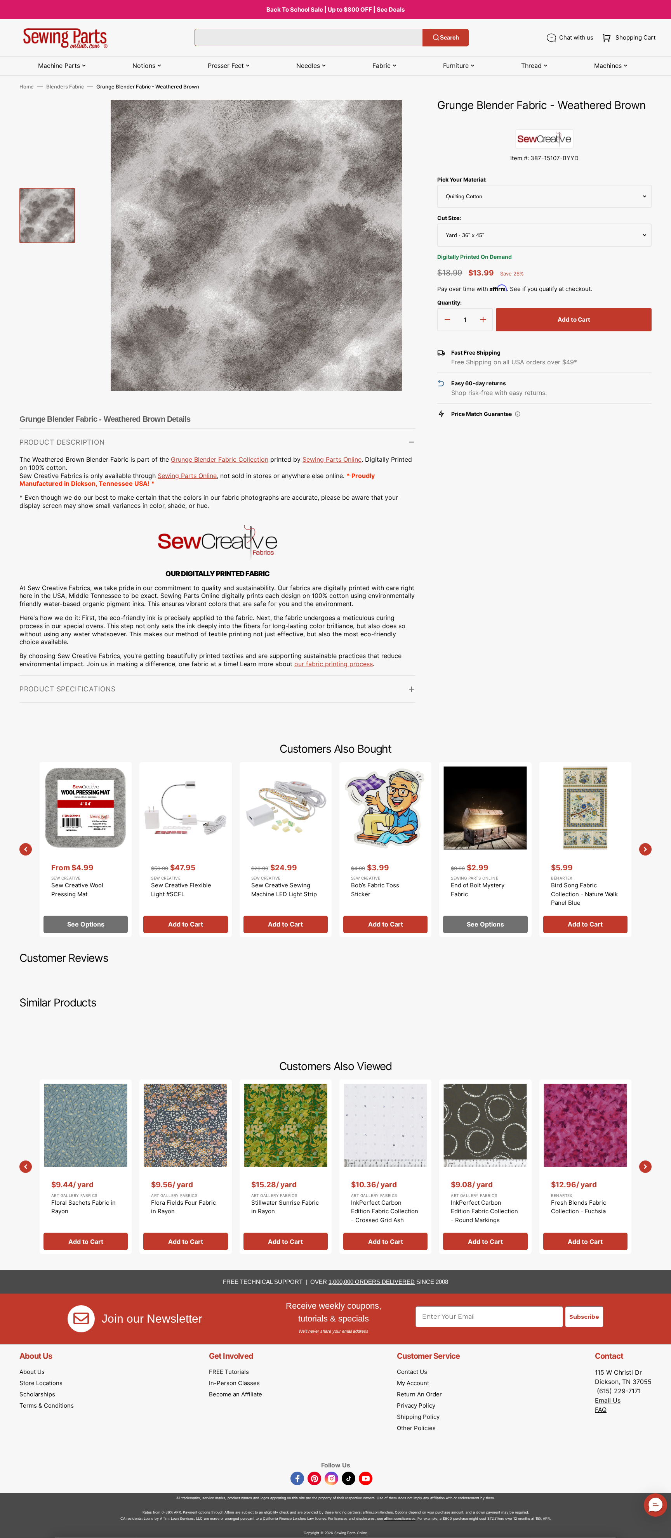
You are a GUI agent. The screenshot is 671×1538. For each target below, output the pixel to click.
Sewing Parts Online (332, 459)
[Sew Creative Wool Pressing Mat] (86, 849)
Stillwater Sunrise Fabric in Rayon (285, 1207)
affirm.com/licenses (399, 1518)
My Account (413, 1383)
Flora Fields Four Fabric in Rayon (183, 1207)
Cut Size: (449, 218)
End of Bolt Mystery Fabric (477, 890)
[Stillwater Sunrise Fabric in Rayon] (286, 1166)
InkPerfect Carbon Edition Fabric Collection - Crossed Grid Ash (384, 1211)
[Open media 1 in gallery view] (398, 117)
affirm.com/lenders (378, 1512)
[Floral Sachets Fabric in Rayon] (86, 1166)
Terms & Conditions (46, 1405)
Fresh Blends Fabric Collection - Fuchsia (578, 1207)
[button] (627, 37)
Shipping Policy (418, 1416)
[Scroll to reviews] (544, 121)
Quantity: (449, 302)
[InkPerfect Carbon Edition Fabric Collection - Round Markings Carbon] (485, 1166)
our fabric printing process (333, 664)
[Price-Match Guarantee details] (518, 414)
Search (449, 37)
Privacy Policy (416, 1405)
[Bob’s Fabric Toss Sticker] (385, 849)
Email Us (608, 1400)
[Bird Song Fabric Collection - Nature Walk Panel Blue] (585, 849)
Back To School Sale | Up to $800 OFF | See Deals (335, 9)
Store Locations (41, 1383)
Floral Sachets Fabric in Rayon (83, 1207)
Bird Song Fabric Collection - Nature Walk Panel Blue (584, 894)
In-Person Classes (234, 1383)
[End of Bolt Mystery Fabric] (485, 849)
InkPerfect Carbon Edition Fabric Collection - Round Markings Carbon (484, 1216)
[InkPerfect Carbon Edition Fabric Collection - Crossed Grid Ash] (385, 1166)
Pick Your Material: (462, 179)
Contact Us (412, 1371)
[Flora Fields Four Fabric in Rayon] (185, 1166)
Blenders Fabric (65, 86)
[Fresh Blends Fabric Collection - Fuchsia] (585, 1166)
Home (26, 86)
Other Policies (416, 1428)
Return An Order (419, 1394)
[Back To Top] (659, 1526)
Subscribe (584, 1316)
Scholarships (37, 1394)
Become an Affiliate (235, 1394)
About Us (32, 1371)
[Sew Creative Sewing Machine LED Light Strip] (286, 849)
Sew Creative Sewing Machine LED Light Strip (284, 890)
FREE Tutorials (229, 1371)
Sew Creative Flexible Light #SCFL (181, 890)
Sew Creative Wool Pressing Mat (77, 890)
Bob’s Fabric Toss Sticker (375, 890)
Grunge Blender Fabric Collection (219, 459)
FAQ (601, 1409)
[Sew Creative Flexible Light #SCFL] (185, 849)
